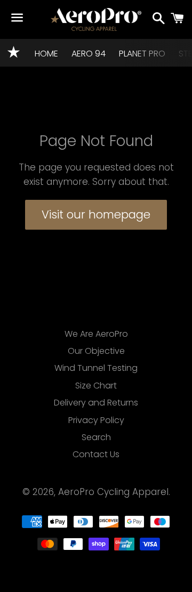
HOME (46, 53)
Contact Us (96, 454)
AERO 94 (88, 53)
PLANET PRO (142, 53)
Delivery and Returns (96, 402)
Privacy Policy (96, 420)
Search (96, 437)
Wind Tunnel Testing (96, 368)
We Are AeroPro (96, 334)
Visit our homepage (96, 214)
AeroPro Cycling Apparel (113, 491)
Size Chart (96, 385)
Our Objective (96, 351)
